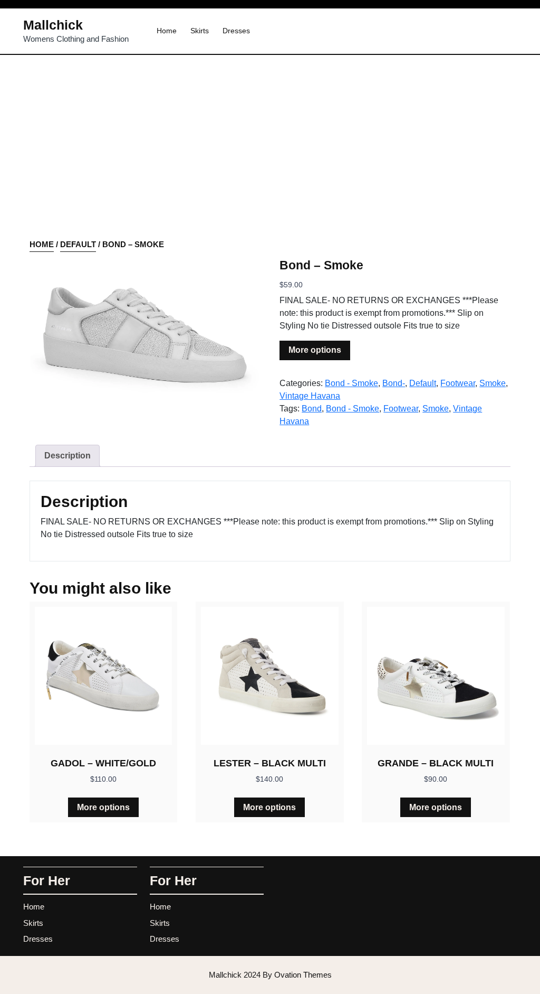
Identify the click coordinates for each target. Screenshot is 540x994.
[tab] (67, 456)
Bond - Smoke (351, 383)
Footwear (457, 383)
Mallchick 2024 (270, 974)
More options (314, 349)
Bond (312, 408)
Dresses (236, 30)
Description (67, 455)
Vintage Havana (309, 395)
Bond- (393, 383)
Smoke (492, 383)
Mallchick (53, 24)
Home (167, 30)
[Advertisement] (270, 159)
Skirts (199, 30)
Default (78, 244)
